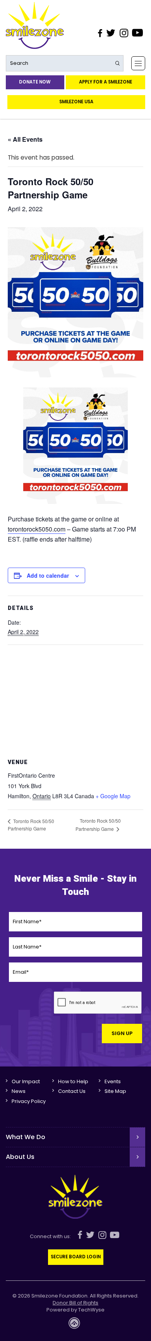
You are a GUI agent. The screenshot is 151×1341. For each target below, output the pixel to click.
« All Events (25, 139)
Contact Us (72, 1091)
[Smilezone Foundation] (35, 25)
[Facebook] (100, 33)
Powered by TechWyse (75, 1309)
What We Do (25, 1137)
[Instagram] (123, 33)
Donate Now (35, 82)
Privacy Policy (29, 1101)
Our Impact (26, 1081)
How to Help (73, 1081)
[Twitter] (110, 33)
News (19, 1091)
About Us (20, 1156)
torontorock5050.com (36, 529)
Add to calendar (48, 575)
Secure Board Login (76, 1257)
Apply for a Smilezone (105, 82)
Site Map (115, 1091)
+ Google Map (113, 796)
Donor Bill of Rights (75, 1302)
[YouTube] (137, 33)
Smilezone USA (76, 102)
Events (113, 1081)
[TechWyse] (75, 1325)
